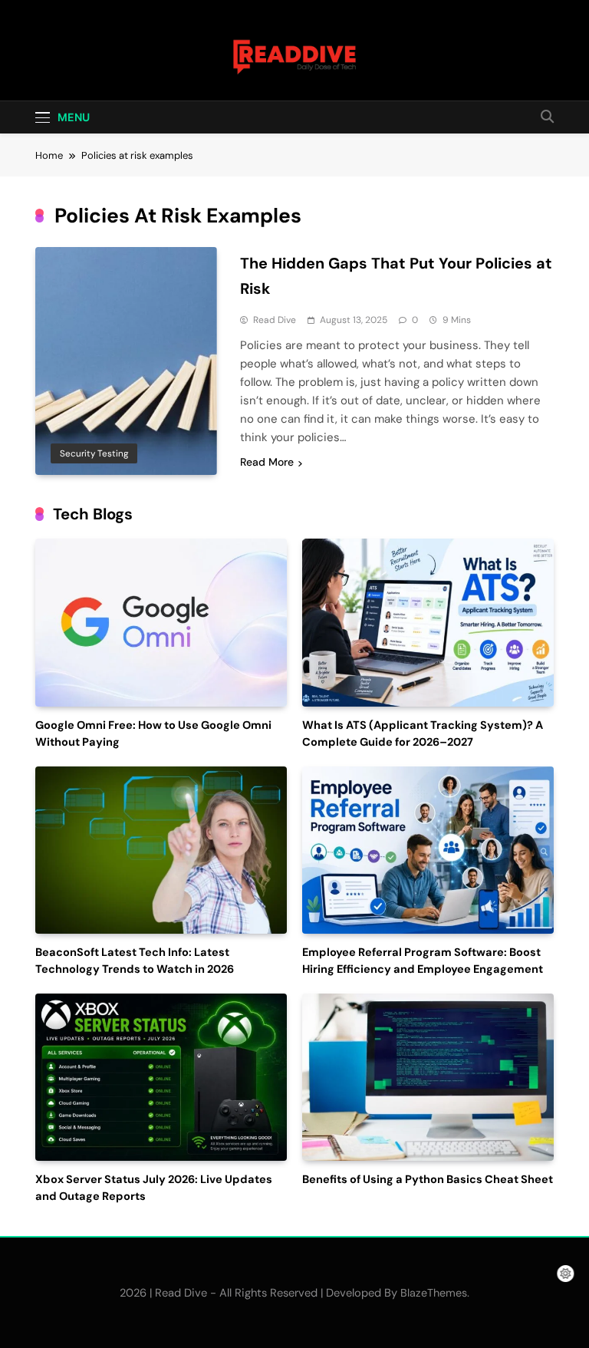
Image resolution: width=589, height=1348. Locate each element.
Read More (267, 462)
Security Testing (94, 453)
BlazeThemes (433, 1293)
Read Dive (274, 320)
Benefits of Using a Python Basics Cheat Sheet (427, 1179)
